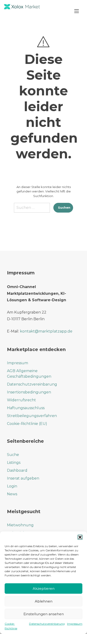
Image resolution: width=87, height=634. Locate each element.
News (12, 494)
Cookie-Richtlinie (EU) (27, 423)
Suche (13, 454)
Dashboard (17, 470)
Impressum (74, 623)
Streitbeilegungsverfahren (32, 416)
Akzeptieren (44, 588)
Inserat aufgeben (23, 478)
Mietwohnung (20, 525)
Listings (13, 462)
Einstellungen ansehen (43, 614)
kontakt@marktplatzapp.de (46, 331)
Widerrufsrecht (21, 400)
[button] (80, 537)
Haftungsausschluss (26, 408)
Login (12, 486)
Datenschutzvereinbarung (47, 623)
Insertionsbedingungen (29, 392)
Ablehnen (43, 601)
